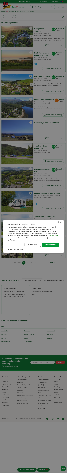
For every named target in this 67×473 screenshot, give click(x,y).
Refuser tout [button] (32, 245)
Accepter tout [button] (50, 245)
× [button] (61, 222)
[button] (16, 249)
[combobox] (58, 222)
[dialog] (33, 236)
